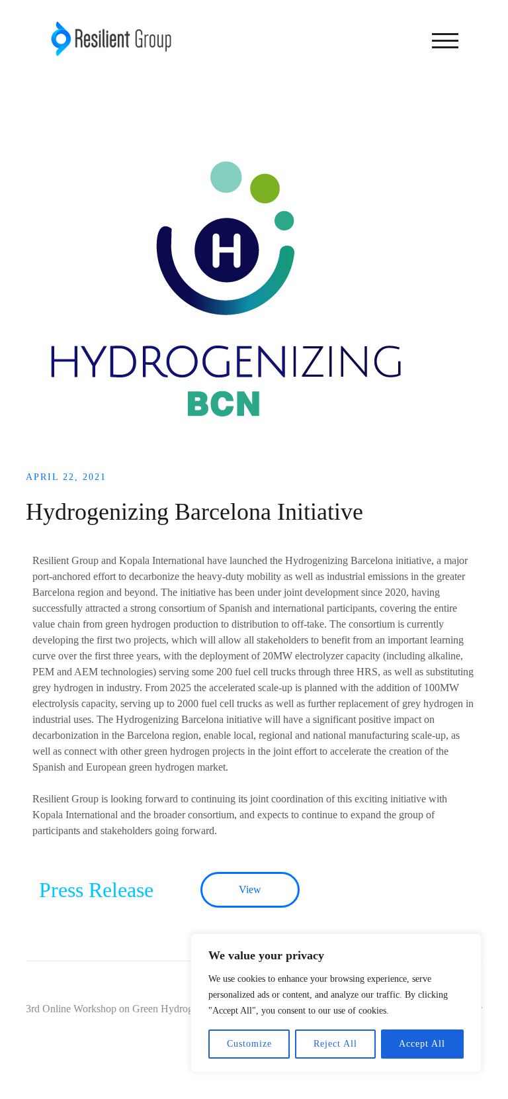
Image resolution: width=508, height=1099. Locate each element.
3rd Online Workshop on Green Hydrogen (114, 1008)
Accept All (422, 1044)
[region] (336, 1003)
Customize (249, 1044)
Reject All (335, 1044)
